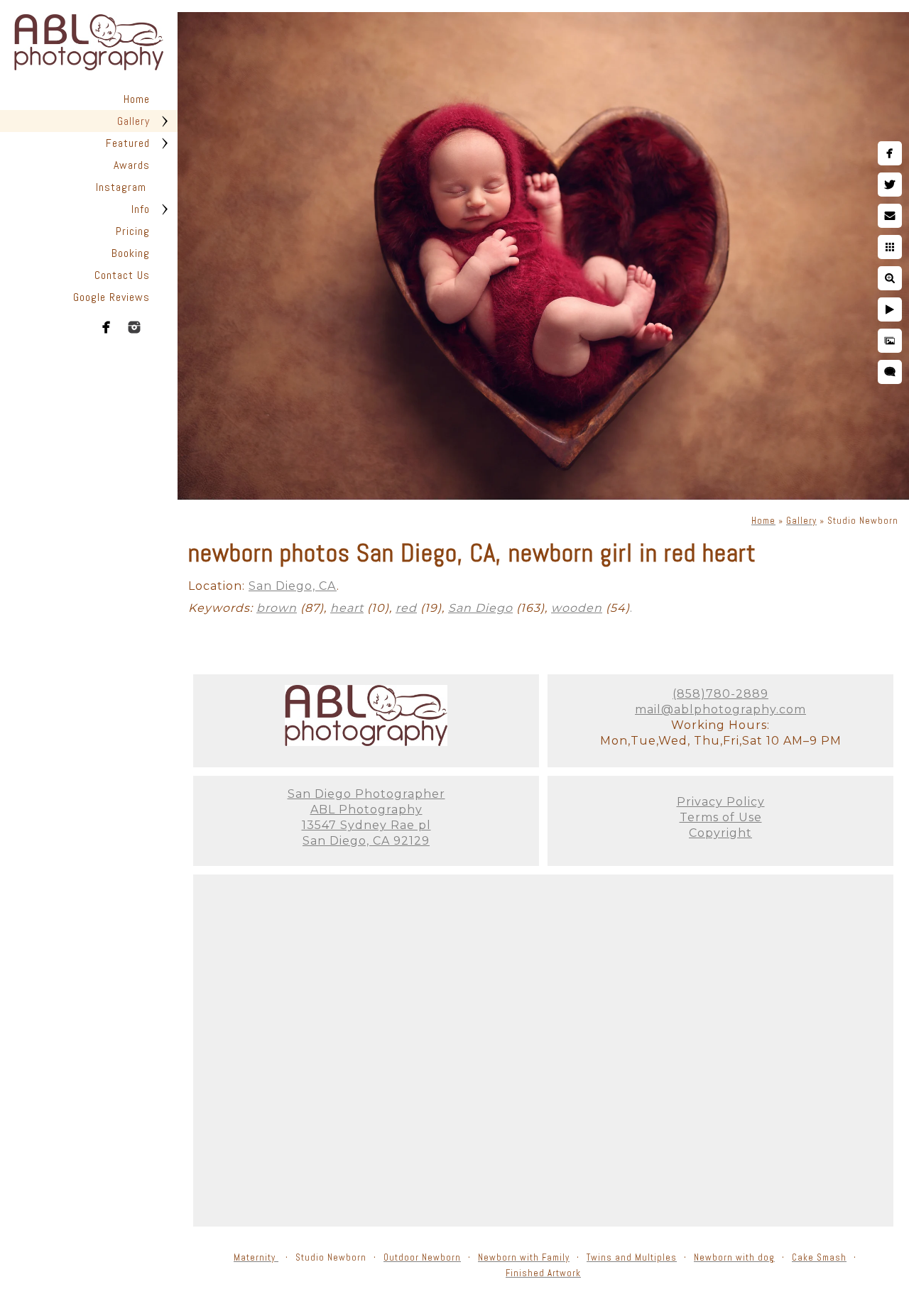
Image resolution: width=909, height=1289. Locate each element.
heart (347, 608)
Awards (132, 165)
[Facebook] (106, 327)
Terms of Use (721, 817)
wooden (576, 608)
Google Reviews (111, 297)
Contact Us (122, 275)
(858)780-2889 (720, 694)
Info (140, 209)
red (406, 608)
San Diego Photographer (366, 794)
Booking (130, 253)
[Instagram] (134, 327)
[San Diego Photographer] (366, 742)
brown (276, 608)
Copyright (720, 833)
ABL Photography (366, 809)
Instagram (123, 187)
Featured (128, 143)
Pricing (133, 231)
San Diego (480, 608)
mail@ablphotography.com (720, 709)
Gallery (133, 121)
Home (137, 99)
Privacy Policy (721, 801)
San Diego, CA (293, 586)
